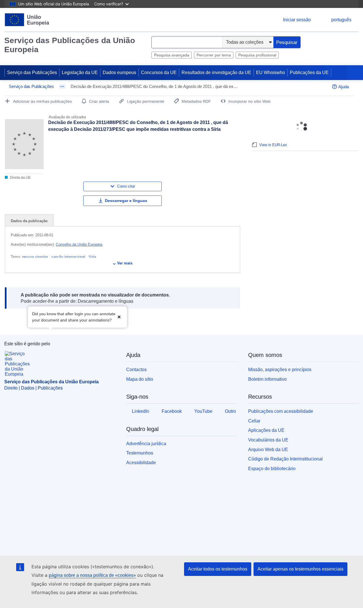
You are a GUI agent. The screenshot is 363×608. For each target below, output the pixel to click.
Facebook (172, 411)
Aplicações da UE (266, 430)
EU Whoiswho (270, 72)
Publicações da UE (309, 72)
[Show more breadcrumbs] (62, 86)
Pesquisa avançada (171, 55)
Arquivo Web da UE (268, 449)
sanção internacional (68, 257)
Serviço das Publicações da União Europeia (69, 45)
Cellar (254, 420)
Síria (92, 257)
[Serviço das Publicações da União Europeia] (27, 19)
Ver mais (124, 263)
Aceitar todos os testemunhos (217, 569)
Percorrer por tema (214, 55)
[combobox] (187, 42)
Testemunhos (139, 453)
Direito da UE (20, 178)
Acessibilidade (141, 462)
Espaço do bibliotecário (272, 468)
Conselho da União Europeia (79, 244)
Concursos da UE (159, 72)
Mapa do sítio (139, 379)
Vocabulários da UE (268, 439)
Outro (230, 411)
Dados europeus (119, 72)
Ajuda (343, 86)
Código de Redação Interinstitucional (285, 458)
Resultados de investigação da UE (216, 72)
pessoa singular (35, 257)
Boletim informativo (267, 379)
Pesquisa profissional (257, 55)
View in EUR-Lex (273, 145)
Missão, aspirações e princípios (279, 369)
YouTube (203, 411)
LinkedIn (140, 411)
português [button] (341, 19)
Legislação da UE (80, 72)
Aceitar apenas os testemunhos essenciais (300, 569)
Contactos (136, 369)
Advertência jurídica (146, 443)
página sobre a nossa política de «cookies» (92, 575)
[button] (119, 316)
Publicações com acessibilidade (280, 411)
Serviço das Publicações (32, 72)
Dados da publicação (29, 221)
